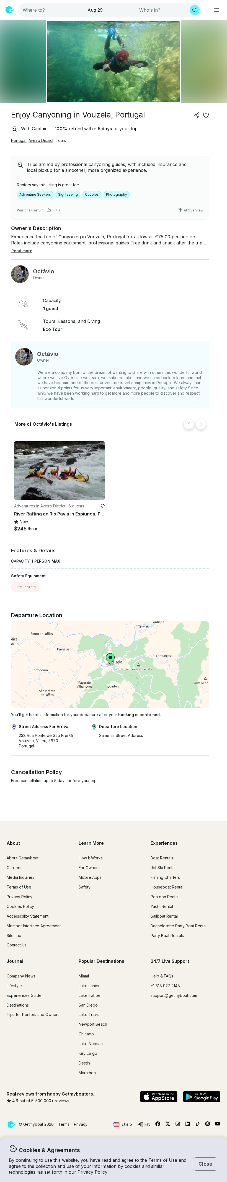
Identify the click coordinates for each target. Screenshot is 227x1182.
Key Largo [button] (88, 1053)
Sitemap (14, 935)
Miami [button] (84, 976)
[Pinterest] (207, 1125)
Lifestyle (14, 985)
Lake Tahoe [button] (89, 995)
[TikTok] (197, 1125)
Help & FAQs (162, 976)
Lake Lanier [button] (89, 985)
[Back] (189, 424)
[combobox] (51, 10)
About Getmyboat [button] (22, 858)
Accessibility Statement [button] (27, 916)
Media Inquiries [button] (20, 877)
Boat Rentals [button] (162, 858)
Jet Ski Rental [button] (163, 867)
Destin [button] (84, 1063)
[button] (59, 470)
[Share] (197, 115)
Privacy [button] (80, 1124)
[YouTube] (217, 1125)
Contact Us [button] (17, 945)
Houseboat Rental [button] (167, 887)
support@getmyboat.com (174, 995)
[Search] (195, 10)
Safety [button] (85, 887)
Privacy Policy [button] (92, 1172)
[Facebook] (158, 1125)
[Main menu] (217, 10)
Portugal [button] (18, 140)
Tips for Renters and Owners (33, 1014)
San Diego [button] (88, 1005)
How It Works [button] (91, 858)
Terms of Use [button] (162, 1160)
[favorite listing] (206, 115)
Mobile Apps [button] (90, 877)
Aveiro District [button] (41, 140)
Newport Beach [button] (93, 1024)
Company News (21, 976)
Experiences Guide (24, 995)
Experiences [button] (164, 843)
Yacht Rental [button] (162, 906)
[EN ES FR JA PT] (144, 1124)
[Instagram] (177, 1125)
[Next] (201, 424)
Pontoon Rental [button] (165, 896)
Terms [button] (63, 1124)
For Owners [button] (89, 867)
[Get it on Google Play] (201, 1097)
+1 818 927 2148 (165, 985)
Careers (14, 867)
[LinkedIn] (187, 1125)
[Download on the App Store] (158, 1097)
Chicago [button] (86, 1034)
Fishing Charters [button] (165, 877)
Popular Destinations (101, 961)
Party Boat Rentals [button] (167, 935)
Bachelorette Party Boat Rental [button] (179, 925)
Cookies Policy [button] (20, 906)
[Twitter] (168, 1125)
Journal (15, 961)
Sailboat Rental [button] (164, 916)
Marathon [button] (87, 1072)
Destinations (18, 1005)
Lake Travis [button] (89, 1014)
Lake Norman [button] (91, 1043)
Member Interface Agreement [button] (34, 925)
